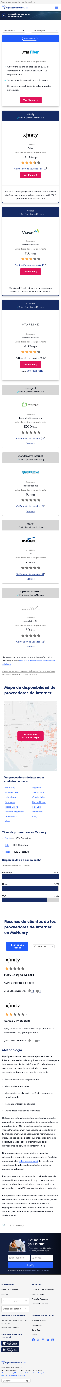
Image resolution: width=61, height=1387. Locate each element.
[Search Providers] (26, 1301)
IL (10, 1225)
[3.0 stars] (31, 162)
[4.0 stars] (35, 162)
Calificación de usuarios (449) (30, 265)
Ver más (31, 443)
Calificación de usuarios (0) (30, 438)
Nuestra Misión (37, 1325)
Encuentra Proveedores (9, 1289)
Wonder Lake (11, 792)
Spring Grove (39, 802)
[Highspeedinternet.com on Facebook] (33, 1340)
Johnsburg (10, 797)
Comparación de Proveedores (43, 1289)
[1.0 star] (23, 162)
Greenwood (11, 816)
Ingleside (36, 787)
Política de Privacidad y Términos (37, 1373)
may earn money (10, 2)
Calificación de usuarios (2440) (30, 168)
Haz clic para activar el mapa (30, 736)
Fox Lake (36, 806)
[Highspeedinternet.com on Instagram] (43, 1340)
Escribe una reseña (17, 946)
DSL (7, 845)
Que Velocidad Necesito (10, 1328)
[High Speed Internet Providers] (15, 7)
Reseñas (4, 1294)
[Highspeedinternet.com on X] (38, 1340)
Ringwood (10, 802)
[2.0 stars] (27, 162)
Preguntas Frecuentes (40, 1299)
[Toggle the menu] (56, 7)
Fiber (7, 851)
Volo (7, 821)
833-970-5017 (35, 371)
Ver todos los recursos (40, 1304)
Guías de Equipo (38, 1294)
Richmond (37, 811)
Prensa (34, 1335)
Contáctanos (36, 1330)
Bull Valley (10, 787)
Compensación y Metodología (12, 1373)
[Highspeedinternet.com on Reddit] (47, 1340)
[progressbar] (30, 876)
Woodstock (38, 792)
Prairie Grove (11, 806)
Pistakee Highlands (14, 811)
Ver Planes (27, 100)
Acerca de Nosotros (39, 1320)
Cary (34, 816)
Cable (8, 838)
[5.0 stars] (39, 162)
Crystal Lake (38, 797)
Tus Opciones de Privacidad (15, 1375)
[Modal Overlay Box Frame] (30, 1254)
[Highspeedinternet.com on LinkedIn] (52, 1340)
